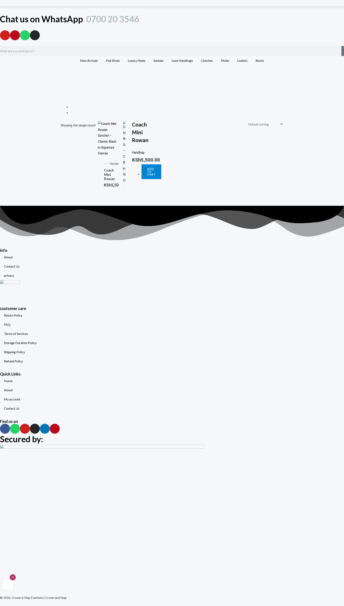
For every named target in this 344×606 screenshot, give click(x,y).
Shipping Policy (14, 352)
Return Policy (13, 315)
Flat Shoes (113, 60)
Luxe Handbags (182, 60)
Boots (260, 60)
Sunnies (158, 60)
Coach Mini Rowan (109, 174)
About (8, 257)
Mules (225, 60)
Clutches (207, 60)
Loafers (242, 60)
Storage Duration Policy (20, 343)
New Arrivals (89, 60)
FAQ (7, 324)
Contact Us (12, 266)
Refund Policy (13, 361)
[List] (71, 113)
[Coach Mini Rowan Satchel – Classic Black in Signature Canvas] (108, 138)
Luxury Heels (137, 60)
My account (12, 399)
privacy (9, 275)
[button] (172, 7)
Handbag (115, 163)
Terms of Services (16, 333)
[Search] (342, 51)
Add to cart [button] (151, 171)
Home (8, 381)
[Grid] (71, 107)
